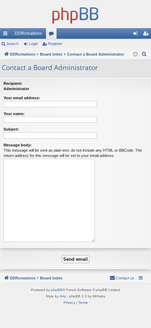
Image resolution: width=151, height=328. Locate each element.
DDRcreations (28, 33)
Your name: (14, 114)
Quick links (7, 35)
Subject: (11, 129)
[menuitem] (144, 54)
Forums (53, 35)
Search (12, 44)
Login (33, 44)
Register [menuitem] (147, 35)
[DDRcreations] (75, 14)
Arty (63, 296)
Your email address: (22, 98)
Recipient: (13, 83)
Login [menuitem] (136, 35)
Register (55, 44)
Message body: (18, 145)
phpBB (57, 290)
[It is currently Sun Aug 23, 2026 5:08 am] (135, 54)
